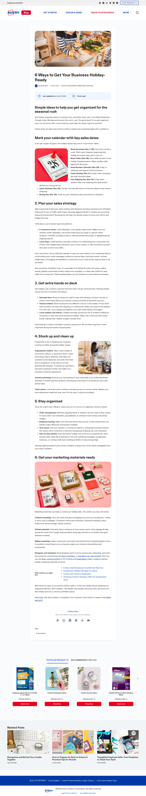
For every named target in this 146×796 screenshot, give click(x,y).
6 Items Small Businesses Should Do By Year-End (83, 568)
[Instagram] (103, 3)
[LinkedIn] (114, 3)
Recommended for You (84, 660)
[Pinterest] (110, 3)
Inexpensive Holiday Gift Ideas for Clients (80, 571)
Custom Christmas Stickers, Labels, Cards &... (78, 780)
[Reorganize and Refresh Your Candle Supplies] (28, 742)
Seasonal (89, 86)
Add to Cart (25, 704)
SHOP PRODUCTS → (129, 3)
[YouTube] (117, 3)
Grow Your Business (102, 12)
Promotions (41, 633)
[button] (138, 678)
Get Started (50, 12)
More (126, 12)
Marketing (81, 86)
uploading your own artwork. (89, 556)
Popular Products (57, 660)
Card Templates (53, 780)
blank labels (82, 559)
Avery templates (68, 556)
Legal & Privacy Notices (69, 793)
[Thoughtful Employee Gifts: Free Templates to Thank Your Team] (118, 742)
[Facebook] (100, 3)
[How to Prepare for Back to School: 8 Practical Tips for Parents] (73, 742)
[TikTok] (107, 3)
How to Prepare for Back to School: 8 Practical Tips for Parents (69, 758)
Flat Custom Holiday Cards (106, 780)
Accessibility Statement (88, 793)
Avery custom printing (51, 559)
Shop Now (57, 704)
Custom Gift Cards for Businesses (77, 574)
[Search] (137, 12)
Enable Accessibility (15, 3)
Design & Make (74, 12)
